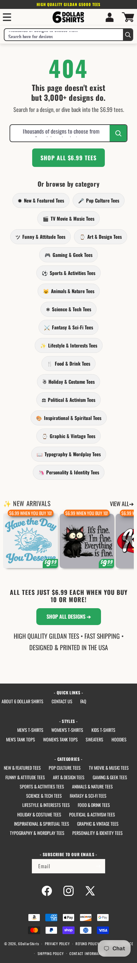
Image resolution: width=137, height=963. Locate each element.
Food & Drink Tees (68, 363)
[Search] (128, 34)
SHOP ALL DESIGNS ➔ (69, 616)
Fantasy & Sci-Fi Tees (68, 327)
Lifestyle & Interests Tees (68, 345)
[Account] (110, 17)
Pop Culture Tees (98, 200)
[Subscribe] (98, 866)
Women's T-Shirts (67, 729)
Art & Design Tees (100, 236)
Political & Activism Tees (68, 399)
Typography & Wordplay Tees (69, 454)
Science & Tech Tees (68, 309)
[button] (7, 17)
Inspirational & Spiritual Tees (68, 417)
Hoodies (119, 739)
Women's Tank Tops (60, 739)
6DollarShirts (28, 943)
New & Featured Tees (41, 200)
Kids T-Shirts (103, 729)
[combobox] (63, 34)
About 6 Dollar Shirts (22, 701)
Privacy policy (57, 943)
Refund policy (87, 943)
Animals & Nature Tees (68, 290)
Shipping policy (51, 953)
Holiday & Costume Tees (68, 381)
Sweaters (94, 739)
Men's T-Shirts (30, 729)
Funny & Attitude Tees (40, 236)
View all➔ (122, 503)
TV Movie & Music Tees (68, 218)
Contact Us (62, 701)
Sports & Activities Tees (68, 272)
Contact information (87, 953)
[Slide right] (127, 542)
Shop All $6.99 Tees (68, 158)
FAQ (83, 701)
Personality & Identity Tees (68, 472)
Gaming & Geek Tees (68, 254)
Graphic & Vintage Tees (68, 435)
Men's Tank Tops (20, 739)
